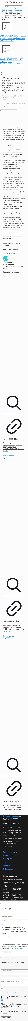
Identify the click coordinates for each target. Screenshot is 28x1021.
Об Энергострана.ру (11, 852)
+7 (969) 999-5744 (13, 889)
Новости (13, 8)
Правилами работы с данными (16, 948)
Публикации (8, 869)
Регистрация (8, 859)
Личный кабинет (9, 855)
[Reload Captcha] (2, 1000)
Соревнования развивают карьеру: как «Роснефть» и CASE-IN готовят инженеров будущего (13, 628)
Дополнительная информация (13, 996)
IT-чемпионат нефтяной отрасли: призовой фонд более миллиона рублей (12, 807)
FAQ (4, 862)
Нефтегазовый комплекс (12, 10)
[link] (23, 6)
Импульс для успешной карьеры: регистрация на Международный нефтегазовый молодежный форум (13, 447)
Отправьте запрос (10, 816)
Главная (5, 8)
